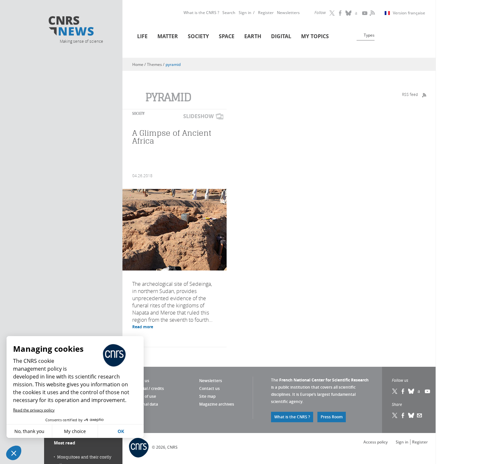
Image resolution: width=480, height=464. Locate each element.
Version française (409, 13)
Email (419, 415)
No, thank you (29, 431)
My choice (75, 431)
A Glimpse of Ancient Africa (172, 137)
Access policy (375, 442)
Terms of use (144, 396)
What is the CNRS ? (201, 12)
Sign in (245, 12)
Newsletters (288, 12)
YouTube (365, 13)
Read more (142, 327)
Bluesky (411, 391)
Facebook (340, 13)
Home (137, 64)
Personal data (145, 404)
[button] (14, 453)
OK (121, 431)
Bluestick (348, 13)
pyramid (173, 64)
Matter (167, 36)
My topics (315, 36)
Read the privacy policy (34, 410)
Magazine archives (216, 404)
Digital (281, 36)
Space (226, 36)
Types (369, 35)
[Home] (81, 27)
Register (266, 12)
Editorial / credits (148, 388)
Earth (252, 36)
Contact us (209, 388)
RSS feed (410, 94)
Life (142, 36)
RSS (371, 13)
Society (198, 36)
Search (228, 12)
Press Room (332, 417)
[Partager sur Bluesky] (411, 415)
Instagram (357, 13)
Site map (207, 396)
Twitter (332, 13)
